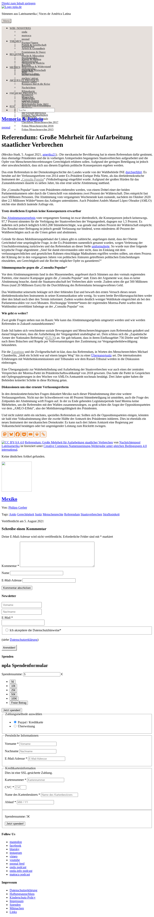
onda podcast (18, 867)
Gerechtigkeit (25, 514)
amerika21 (49, 154)
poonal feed (17, 863)
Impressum (16, 901)
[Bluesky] (11, 434)
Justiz (38, 514)
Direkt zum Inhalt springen (18, 3)
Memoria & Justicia (22, 118)
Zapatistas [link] (17, 351)
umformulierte (100, 246)
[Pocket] (24, 434)
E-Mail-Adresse (12, 580)
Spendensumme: (12, 674)
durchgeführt (134, 172)
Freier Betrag (18, 702)
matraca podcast (20, 874)
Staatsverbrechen (91, 514)
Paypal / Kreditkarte (30, 722)
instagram (16, 852)
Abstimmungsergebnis (21, 218)
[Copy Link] (43, 434)
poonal (6, 127)
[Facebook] (17, 434)
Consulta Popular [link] (33, 179)
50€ (13, 694)
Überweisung (26, 726)
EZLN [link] (50, 337)
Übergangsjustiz (101, 355)
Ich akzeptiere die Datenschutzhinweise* (35, 630)
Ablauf (10, 802)
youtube (15, 860)
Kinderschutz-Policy (22, 897)
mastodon (16, 842)
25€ (13, 690)
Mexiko (9, 499)
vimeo (13, 856)
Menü (6, 20)
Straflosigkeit (111, 514)
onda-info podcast (21, 870)
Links (13, 912)
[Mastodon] (5, 434)
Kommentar (10, 566)
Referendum (72, 514)
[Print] (37, 434)
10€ (13, 685)
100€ (14, 698)
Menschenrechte (53, 514)
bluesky (14, 849)
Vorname (12, 743)
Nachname (12, 751)
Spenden (15, 904)
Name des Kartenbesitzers (22, 794)
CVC (9, 787)
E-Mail (7, 617)
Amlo (12, 514)
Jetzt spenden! (11, 710)
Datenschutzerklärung (23, 639)
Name (5, 573)
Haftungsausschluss (22, 894)
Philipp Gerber (17, 507)
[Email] (30, 434)
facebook (15, 845)
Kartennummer (15, 779)
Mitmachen (17, 908)
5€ (12, 681)
